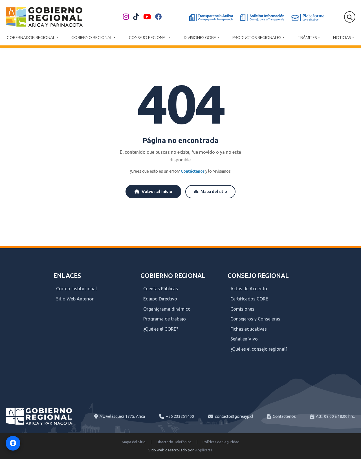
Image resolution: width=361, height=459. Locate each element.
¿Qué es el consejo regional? (258, 349)
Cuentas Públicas (160, 288)
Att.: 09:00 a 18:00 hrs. (335, 416)
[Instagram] (126, 17)
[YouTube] (147, 17)
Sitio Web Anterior (75, 298)
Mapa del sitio (214, 191)
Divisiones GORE (200, 37)
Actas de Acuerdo (248, 288)
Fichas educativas (248, 328)
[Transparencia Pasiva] (262, 17)
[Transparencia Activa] (211, 17)
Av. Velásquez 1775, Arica (122, 416)
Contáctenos (284, 416)
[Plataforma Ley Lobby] (307, 17)
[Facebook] (158, 17)
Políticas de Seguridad (220, 442)
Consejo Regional (148, 37)
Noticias (342, 37)
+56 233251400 (180, 416)
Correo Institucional (76, 288)
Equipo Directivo (160, 298)
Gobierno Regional (91, 37)
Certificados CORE (249, 298)
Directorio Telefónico (174, 442)
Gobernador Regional (31, 37)
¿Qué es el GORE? (160, 328)
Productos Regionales (256, 37)
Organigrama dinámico (167, 308)
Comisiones (242, 308)
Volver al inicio (157, 191)
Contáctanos (192, 171)
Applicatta (203, 450)
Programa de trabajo (164, 318)
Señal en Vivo (244, 338)
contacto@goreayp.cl (234, 416)
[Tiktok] (136, 17)
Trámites (307, 37)
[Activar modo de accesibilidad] (13, 443)
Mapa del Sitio (134, 442)
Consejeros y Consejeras (255, 318)
